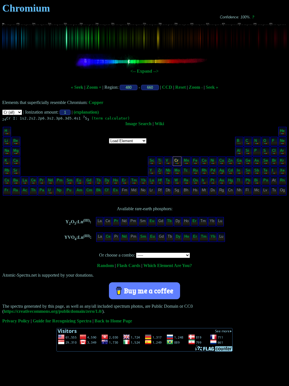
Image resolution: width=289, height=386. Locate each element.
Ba (15, 180)
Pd (213, 170)
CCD (167, 87)
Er (124, 180)
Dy (107, 180)
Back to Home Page (113, 320)
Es (115, 190)
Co (204, 160)
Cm (89, 190)
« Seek (77, 87)
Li (6, 140)
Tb (98, 180)
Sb (256, 170)
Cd (230, 170)
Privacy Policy (16, 320)
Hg (230, 180)
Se (265, 160)
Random (105, 265)
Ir (203, 180)
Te (265, 170)
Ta (168, 180)
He (282, 131)
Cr (176, 160)
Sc (152, 160)
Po (265, 180)
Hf (160, 180)
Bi (256, 180)
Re (186, 180)
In (238, 170)
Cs (7, 180)
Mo (177, 170)
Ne (282, 140)
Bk (98, 190)
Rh (204, 170)
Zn (230, 160)
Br (274, 160)
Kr (282, 160)
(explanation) (86, 112)
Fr (6, 190)
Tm (134, 180)
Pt (212, 180)
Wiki (159, 123)
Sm (70, 180)
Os (195, 180)
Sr (15, 170)
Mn (186, 160)
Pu (69, 190)
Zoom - (196, 87)
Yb (143, 180)
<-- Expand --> (144, 71)
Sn (248, 170)
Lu (152, 180)
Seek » (212, 87)
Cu (221, 160)
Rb (7, 170)
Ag (221, 170)
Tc (186, 170)
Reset (180, 87)
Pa (42, 190)
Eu (78, 180)
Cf (106, 190)
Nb (168, 170)
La (25, 180)
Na (7, 150)
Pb (248, 180)
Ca (15, 160)
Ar (282, 150)
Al (238, 150)
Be (15, 140)
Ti (159, 160)
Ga (239, 160)
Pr (41, 180)
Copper (96, 102)
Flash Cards (128, 265)
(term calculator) (110, 118)
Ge (248, 160)
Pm (60, 180)
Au (221, 180)
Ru (195, 170)
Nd (50, 180)
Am (79, 190)
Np (59, 190)
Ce (33, 180)
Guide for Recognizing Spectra (62, 320)
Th (33, 190)
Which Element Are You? (167, 265)
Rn (282, 180)
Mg (16, 150)
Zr (160, 170)
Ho (115, 180)
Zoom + (93, 87)
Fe (195, 160)
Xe (282, 170)
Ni (212, 160)
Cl (274, 150)
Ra (15, 190)
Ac (25, 190)
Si (247, 150)
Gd (88, 180)
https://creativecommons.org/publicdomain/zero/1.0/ (53, 311)
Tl (238, 180)
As (256, 160)
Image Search (138, 123)
